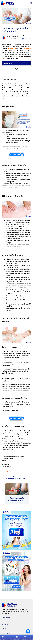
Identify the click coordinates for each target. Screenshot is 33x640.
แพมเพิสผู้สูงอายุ (26, 48)
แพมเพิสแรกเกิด (12, 48)
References (7, 471)
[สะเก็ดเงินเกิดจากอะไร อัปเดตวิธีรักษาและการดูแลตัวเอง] (16, 493)
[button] (29, 63)
